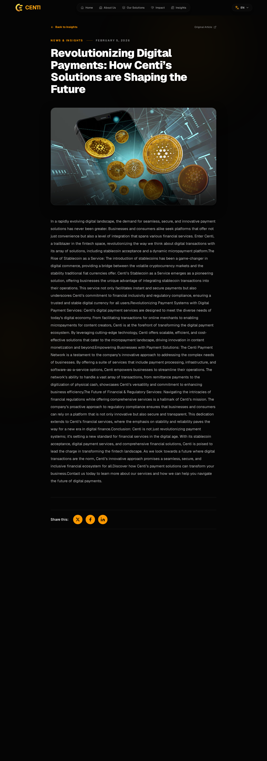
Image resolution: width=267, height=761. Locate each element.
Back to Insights (66, 27)
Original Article (203, 27)
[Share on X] (77, 519)
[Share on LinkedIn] (103, 519)
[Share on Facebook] (90, 519)
